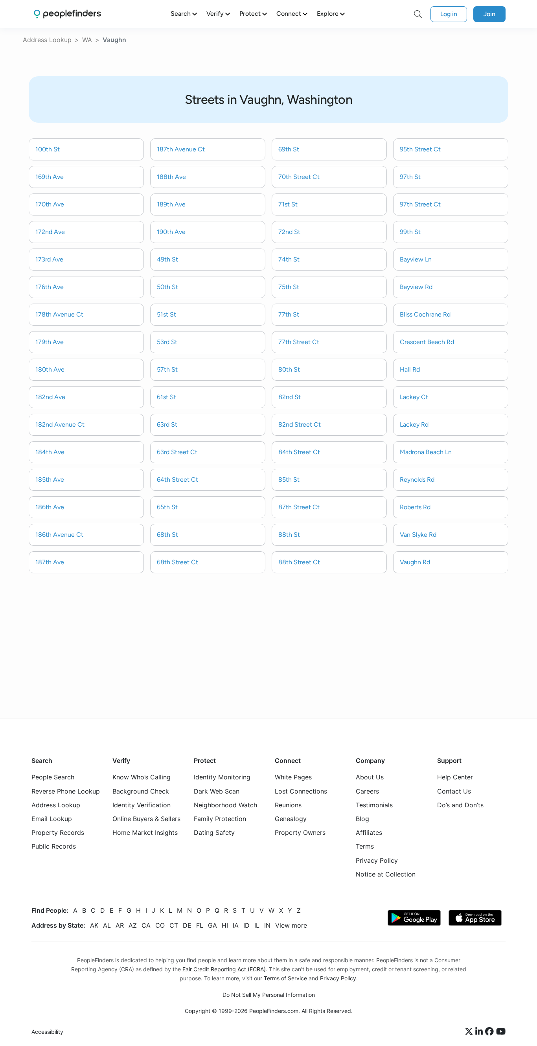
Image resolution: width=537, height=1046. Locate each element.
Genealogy (291, 819)
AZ (133, 925)
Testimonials (374, 805)
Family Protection (220, 819)
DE (187, 925)
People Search (52, 777)
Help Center (455, 777)
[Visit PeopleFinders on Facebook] (490, 1032)
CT (173, 925)
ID (246, 925)
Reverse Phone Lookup (65, 791)
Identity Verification (141, 805)
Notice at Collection (386, 874)
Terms (365, 846)
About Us (370, 777)
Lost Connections (301, 791)
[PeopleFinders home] (67, 14)
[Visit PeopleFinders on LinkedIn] (480, 1032)
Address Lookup (47, 40)
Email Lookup (51, 819)
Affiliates (369, 832)
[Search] (418, 14)
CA (146, 925)
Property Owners (300, 832)
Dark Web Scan (216, 791)
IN (267, 925)
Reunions (288, 805)
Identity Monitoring (222, 777)
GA (212, 925)
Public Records (53, 846)
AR (120, 925)
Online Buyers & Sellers (146, 819)
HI (225, 925)
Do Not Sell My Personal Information (269, 994)
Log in (448, 14)
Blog (362, 819)
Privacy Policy (377, 860)
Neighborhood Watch (225, 805)
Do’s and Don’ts (460, 805)
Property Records (57, 832)
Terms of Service (285, 978)
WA (87, 40)
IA (236, 925)
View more (291, 925)
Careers (367, 791)
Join (489, 14)
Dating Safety (214, 832)
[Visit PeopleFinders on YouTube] (501, 1032)
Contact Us (454, 791)
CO (160, 925)
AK (94, 925)
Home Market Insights (145, 832)
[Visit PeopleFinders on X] (470, 1032)
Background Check (140, 791)
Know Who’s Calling (141, 777)
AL (107, 925)
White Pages (293, 777)
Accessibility (47, 1031)
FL (199, 925)
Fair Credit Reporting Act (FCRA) (224, 969)
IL (256, 925)
